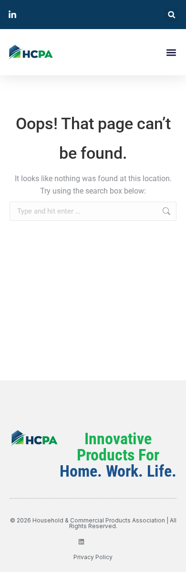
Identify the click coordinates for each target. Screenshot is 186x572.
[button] (171, 14)
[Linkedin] (81, 542)
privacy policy (93, 557)
